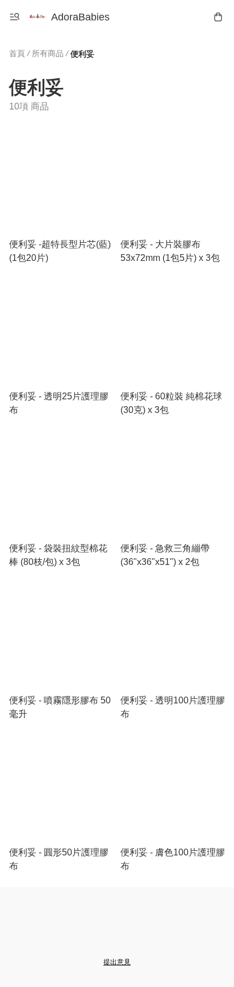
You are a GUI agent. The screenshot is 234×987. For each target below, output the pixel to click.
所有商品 (48, 53)
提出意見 (117, 962)
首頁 (17, 53)
